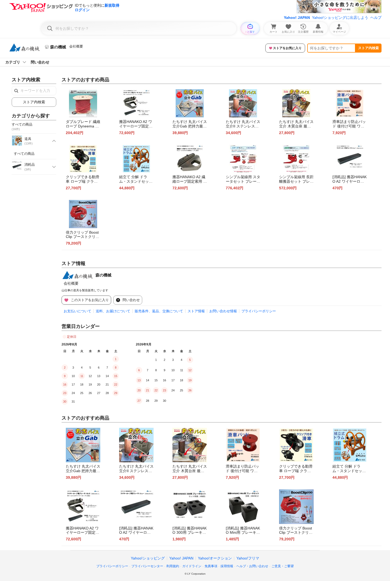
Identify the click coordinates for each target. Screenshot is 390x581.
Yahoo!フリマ (247, 558)
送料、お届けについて (113, 311)
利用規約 (172, 566)
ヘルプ (376, 17)
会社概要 (76, 46)
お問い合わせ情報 (223, 311)
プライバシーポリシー (258, 311)
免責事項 (211, 566)
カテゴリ (12, 62)
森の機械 (103, 275)
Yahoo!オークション (215, 558)
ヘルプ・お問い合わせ (252, 566)
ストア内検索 (368, 48)
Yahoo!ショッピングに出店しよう (340, 17)
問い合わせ (40, 62)
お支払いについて (77, 311)
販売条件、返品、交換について (159, 311)
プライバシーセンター (147, 566)
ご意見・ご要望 (282, 566)
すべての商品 (24, 154)
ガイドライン (191, 566)
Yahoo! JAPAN (297, 17)
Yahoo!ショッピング (148, 558)
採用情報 (226, 566)
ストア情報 (196, 311)
